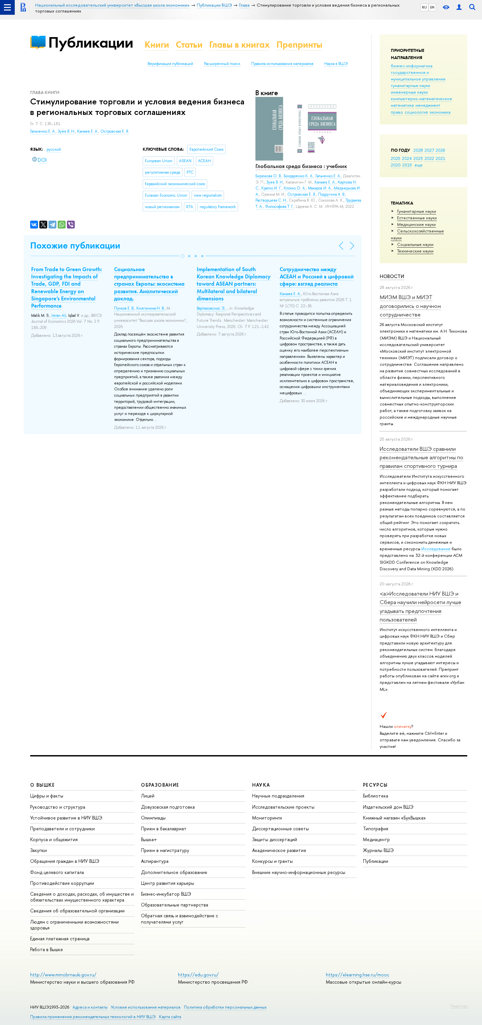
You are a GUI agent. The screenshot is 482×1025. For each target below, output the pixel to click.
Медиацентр (376, 839)
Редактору (459, 1006)
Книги (157, 44)
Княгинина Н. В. (150, 308)
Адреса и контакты (90, 1007)
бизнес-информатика (411, 66)
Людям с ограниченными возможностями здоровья (74, 925)
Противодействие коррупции (62, 883)
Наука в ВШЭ (336, 63)
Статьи (189, 44)
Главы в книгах (239, 44)
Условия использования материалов (146, 1007)
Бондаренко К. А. (298, 176)
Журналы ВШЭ (378, 850)
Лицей (147, 796)
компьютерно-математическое (421, 98)
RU (424, 7)
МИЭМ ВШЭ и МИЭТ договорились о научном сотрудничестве (410, 305)
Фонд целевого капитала (57, 872)
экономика (440, 112)
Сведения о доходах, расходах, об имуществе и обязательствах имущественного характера (82, 897)
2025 (395, 158)
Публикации (90, 42)
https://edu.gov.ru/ (198, 974)
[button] (182, 256)
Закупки (38, 850)
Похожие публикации (75, 245)
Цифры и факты (46, 796)
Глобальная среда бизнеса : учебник (301, 166)
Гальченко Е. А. (43, 131)
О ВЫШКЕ (42, 785)
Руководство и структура (57, 807)
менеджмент (427, 105)
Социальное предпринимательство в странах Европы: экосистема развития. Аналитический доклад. (149, 284)
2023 (418, 158)
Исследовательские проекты (283, 807)
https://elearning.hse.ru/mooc (357, 974)
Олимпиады (153, 818)
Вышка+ (149, 839)
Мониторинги (267, 818)
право (397, 112)
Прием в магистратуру (165, 850)
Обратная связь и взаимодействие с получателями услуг (179, 918)
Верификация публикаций (170, 63)
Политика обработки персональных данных (225, 1007)
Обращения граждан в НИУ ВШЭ (64, 861)
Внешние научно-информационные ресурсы (298, 872)
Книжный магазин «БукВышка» (394, 818)
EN (432, 7)
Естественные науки (417, 218)
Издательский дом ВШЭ (388, 807)
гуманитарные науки (410, 85)
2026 (440, 150)
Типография (375, 828)
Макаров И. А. (320, 188)
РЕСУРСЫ (375, 785)
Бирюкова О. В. (268, 176)
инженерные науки (409, 92)
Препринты (299, 44)
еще (418, 165)
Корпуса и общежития (54, 839)
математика (402, 105)
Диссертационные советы (280, 828)
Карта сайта (170, 1016)
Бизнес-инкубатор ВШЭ (166, 894)
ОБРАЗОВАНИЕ (160, 785)
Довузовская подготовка (168, 807)
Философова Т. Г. (279, 206)
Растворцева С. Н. (271, 200)
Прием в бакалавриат (164, 828)
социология (416, 112)
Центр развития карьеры (167, 883)
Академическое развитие (279, 850)
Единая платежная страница (60, 938)
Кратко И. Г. (271, 188)
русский (54, 149)
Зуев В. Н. (66, 131)
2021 (440, 158)
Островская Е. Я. (114, 131)
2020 (396, 165)
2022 (429, 158)
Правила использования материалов (282, 63)
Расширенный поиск (222, 63)
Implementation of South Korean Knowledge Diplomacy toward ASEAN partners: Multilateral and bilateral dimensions (234, 284)
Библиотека (375, 796)
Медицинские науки (416, 224)
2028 (418, 150)
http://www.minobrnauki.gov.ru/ (63, 974)
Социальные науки (415, 244)
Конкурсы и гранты (272, 861)
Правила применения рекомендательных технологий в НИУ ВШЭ (93, 1016)
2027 (429, 150)
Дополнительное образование (174, 872)
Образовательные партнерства (174, 905)
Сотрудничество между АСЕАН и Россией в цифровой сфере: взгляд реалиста (317, 276)
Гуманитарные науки (416, 211)
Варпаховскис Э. (211, 308)
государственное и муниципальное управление (418, 75)
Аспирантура (155, 861)
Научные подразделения (278, 796)
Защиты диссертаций (274, 839)
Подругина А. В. (331, 194)
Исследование (436, 549)
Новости (392, 276)
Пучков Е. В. (124, 308)
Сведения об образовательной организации (77, 910)
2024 (407, 158)
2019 (407, 165)
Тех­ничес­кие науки (415, 251)
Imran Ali (58, 315)
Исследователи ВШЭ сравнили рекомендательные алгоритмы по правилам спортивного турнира (421, 457)
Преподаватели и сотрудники (62, 828)
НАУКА (261, 785)
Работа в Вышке (46, 949)
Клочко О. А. (295, 188)
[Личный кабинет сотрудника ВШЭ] (459, 7)
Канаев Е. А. (87, 131)
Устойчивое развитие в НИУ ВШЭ (66, 818)
